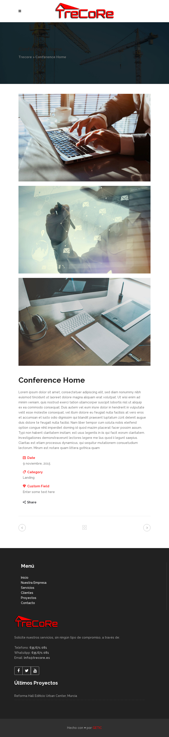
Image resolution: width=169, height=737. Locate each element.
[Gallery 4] (84, 137)
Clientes (27, 593)
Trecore (25, 57)
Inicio (24, 577)
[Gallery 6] (84, 322)
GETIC (97, 728)
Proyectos (28, 598)
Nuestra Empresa (33, 582)
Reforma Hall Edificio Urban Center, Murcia (45, 696)
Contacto (28, 603)
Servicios (27, 587)
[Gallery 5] (84, 229)
